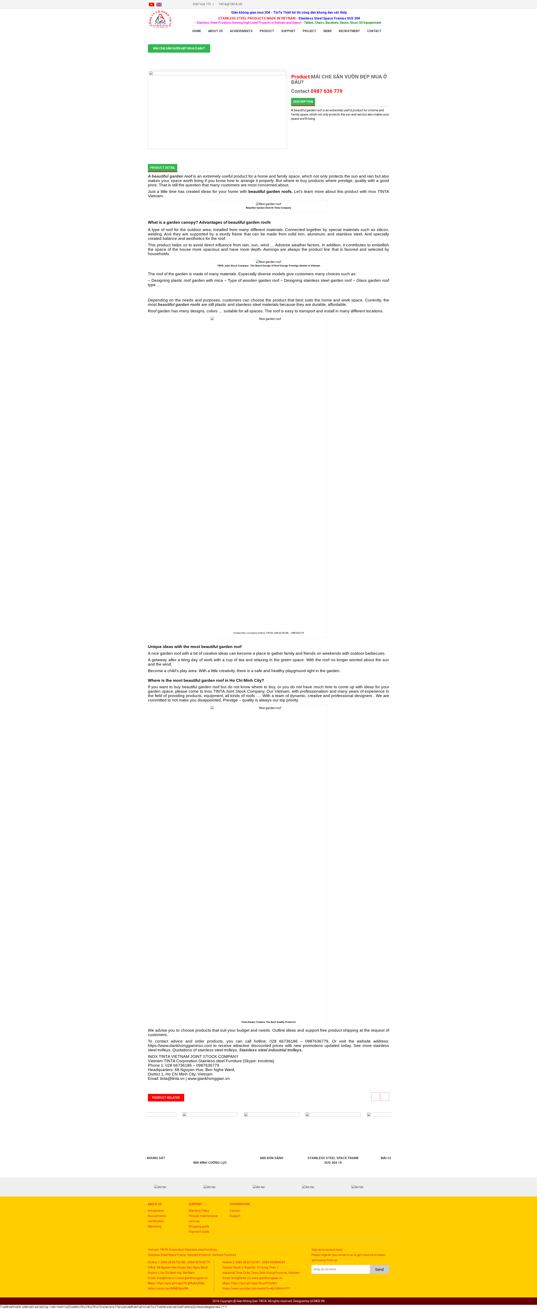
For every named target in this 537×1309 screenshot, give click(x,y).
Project (309, 31)
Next (382, 1187)
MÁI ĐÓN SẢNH (238, 1158)
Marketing (154, 1226)
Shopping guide (199, 1226)
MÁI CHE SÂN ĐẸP (361, 1158)
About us (215, 31)
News (327, 31)
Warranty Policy (199, 1210)
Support (288, 31)
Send (379, 1269)
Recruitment (349, 31)
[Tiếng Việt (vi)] (151, 4)
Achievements (241, 31)
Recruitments (157, 1216)
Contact (235, 1210)
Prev (154, 1187)
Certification (156, 1221)
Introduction (156, 1210)
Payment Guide (199, 1231)
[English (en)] (159, 4)
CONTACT (374, 31)
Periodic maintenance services (203, 1218)
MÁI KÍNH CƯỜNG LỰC (176, 1163)
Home (196, 31)
